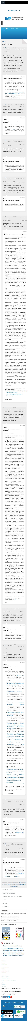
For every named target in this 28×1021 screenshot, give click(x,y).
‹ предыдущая (12, 882)
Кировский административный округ (13, 948)
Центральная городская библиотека (12, 945)
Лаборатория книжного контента (10, 917)
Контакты (4, 974)
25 (17, 884)
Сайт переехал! (14, 11)
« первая (5, 882)
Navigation (3, 2)
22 (9, 884)
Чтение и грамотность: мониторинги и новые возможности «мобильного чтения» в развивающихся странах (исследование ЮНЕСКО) (15, 743)
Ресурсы (3, 968)
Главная (4, 41)
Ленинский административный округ (13, 955)
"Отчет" (14, 129)
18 (5, 140)
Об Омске (5, 906)
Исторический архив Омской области (16, 95)
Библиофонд (9, 395)
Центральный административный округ (13, 953)
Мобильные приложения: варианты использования (15, 704)
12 (5, 645)
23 (11, 884)
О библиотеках (5, 966)
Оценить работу (5, 970)
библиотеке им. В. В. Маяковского (12, 876)
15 (5, 216)
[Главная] (14, 18)
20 (5, 47)
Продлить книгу (7, 889)
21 (6, 884)
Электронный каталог (9, 893)
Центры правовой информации (12, 896)
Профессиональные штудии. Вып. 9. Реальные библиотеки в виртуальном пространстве (15, 714)
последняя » (14, 886)
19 (5, 104)
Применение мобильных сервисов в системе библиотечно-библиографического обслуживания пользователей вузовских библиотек (15, 725)
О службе (5, 28)
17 (5, 177)
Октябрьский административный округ (13, 950)
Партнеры (4, 972)
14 (5, 407)
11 (5, 799)
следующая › (22, 884)
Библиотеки (4, 964)
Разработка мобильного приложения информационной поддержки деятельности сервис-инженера (15, 779)
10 (5, 843)
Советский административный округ (12, 952)
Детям (4, 900)
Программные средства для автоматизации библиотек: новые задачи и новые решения (15, 683)
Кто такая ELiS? (20, 675)
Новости (3, 962)
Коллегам (5, 903)
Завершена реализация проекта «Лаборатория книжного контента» (13, 914)
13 (5, 609)
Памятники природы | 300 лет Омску (14, 394)
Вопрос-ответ (15, 28)
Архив (4, 31)
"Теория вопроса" (12, 599)
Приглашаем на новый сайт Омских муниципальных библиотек (10, 919)
